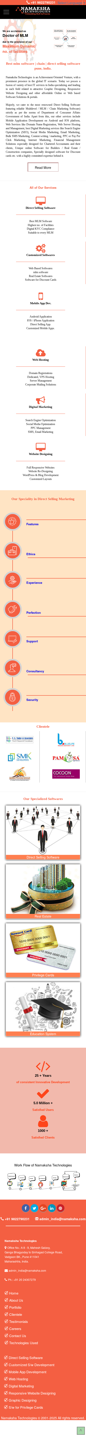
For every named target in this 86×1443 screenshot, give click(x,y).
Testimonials (19, 1321)
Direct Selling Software (26, 1357)
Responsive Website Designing (32, 1393)
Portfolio (15, 1307)
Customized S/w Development (32, 1364)
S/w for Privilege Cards (26, 1407)
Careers (15, 1328)
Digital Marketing (22, 1386)
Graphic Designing (22, 1400)
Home (13, 1293)
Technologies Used (24, 1342)
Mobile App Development (28, 1371)
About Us (16, 1300)
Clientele (16, 1314)
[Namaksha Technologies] (33, 10)
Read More (43, 167)
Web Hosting (19, 1378)
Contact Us (18, 1335)
